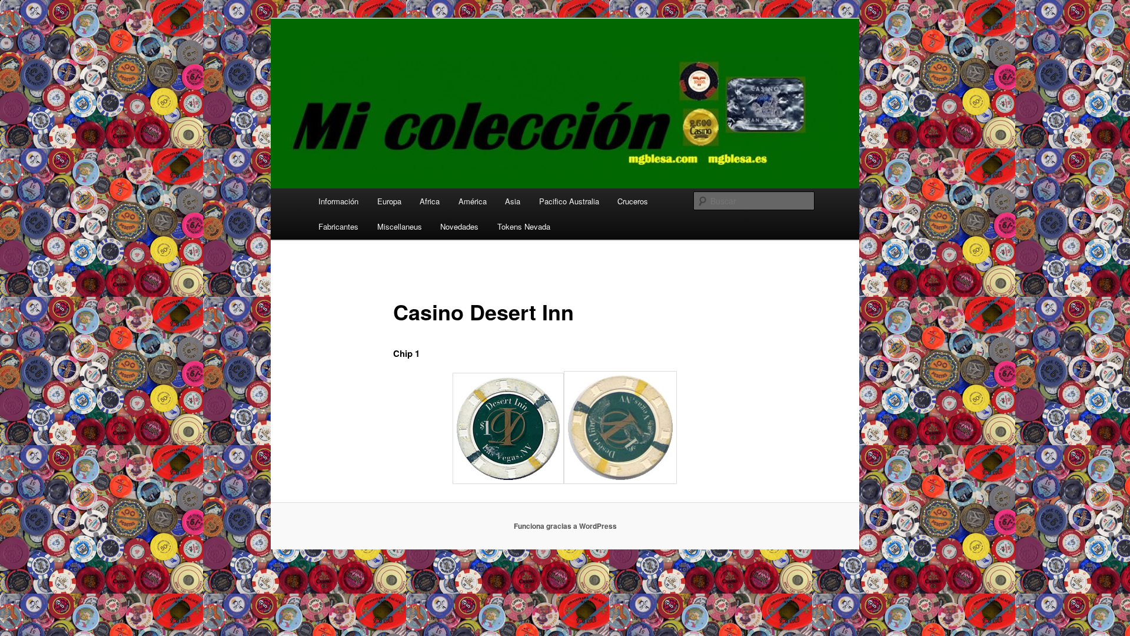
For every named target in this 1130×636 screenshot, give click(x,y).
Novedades (459, 226)
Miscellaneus (399, 226)
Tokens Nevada (523, 226)
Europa (389, 201)
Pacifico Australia (569, 201)
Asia (512, 201)
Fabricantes (338, 226)
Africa (430, 201)
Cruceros (632, 201)
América (472, 201)
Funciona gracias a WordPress (565, 526)
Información (338, 201)
